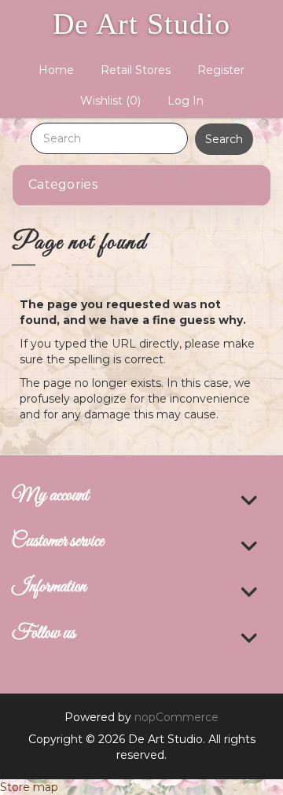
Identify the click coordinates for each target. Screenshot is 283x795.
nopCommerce (176, 717)
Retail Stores (136, 70)
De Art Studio (141, 23)
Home (56, 70)
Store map (29, 787)
